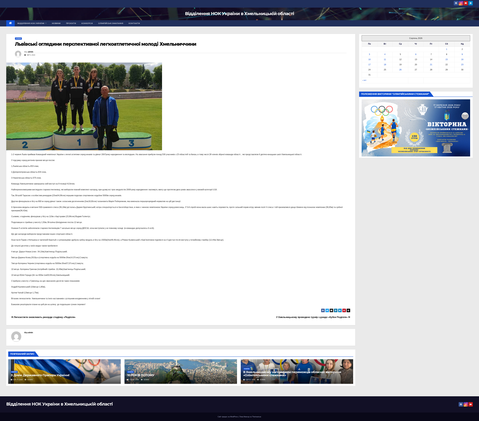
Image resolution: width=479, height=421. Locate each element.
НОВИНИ (56, 23)
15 (446, 59)
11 (385, 59)
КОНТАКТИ (134, 23)
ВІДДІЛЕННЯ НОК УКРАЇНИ (31, 23)
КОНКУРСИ (87, 23)
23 (462, 65)
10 (369, 59)
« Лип (364, 80)
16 (462, 59)
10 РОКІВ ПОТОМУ (140, 375)
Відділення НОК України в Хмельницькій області (239, 13)
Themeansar (256, 417)
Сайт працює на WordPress (228, 417)
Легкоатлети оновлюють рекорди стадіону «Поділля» (44, 317)
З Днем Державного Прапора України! (40, 375)
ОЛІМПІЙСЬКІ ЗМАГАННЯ (110, 23)
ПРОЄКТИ (71, 23)
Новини (18, 38)
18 (385, 65)
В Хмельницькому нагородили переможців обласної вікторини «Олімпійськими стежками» (292, 373)
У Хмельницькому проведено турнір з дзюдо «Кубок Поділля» (312, 317)
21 (431, 65)
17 (369, 65)
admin (30, 52)
